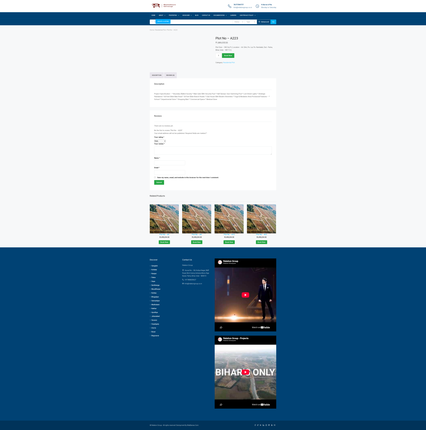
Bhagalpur (155, 297)
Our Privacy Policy (246, 15)
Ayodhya (154, 312)
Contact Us (206, 15)
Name (157, 158)
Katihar (154, 308)
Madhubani (155, 304)
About (161, 15)
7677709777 (239, 5)
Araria (153, 328)
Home (153, 15)
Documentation (219, 15)
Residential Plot (160, 30)
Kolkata (154, 270)
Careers (233, 15)
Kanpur (154, 273)
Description (156, 75)
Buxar (153, 332)
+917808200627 (190, 280)
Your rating (159, 137)
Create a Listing (163, 21)
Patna (153, 277)
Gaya (153, 281)
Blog (196, 15)
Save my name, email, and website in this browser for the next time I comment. (188, 178)
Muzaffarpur (156, 289)
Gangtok (154, 266)
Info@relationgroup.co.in (243, 7)
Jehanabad (155, 316)
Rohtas (154, 293)
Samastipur (155, 301)
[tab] (157, 75)
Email (157, 168)
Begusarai (155, 336)
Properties (173, 15)
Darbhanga (155, 285)
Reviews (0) (170, 75)
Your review (159, 144)
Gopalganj (155, 324)
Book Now (186, 15)
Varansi (154, 320)
